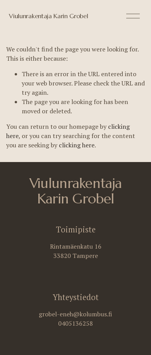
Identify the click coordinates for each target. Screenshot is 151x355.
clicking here (76, 145)
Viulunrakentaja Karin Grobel (48, 16)
